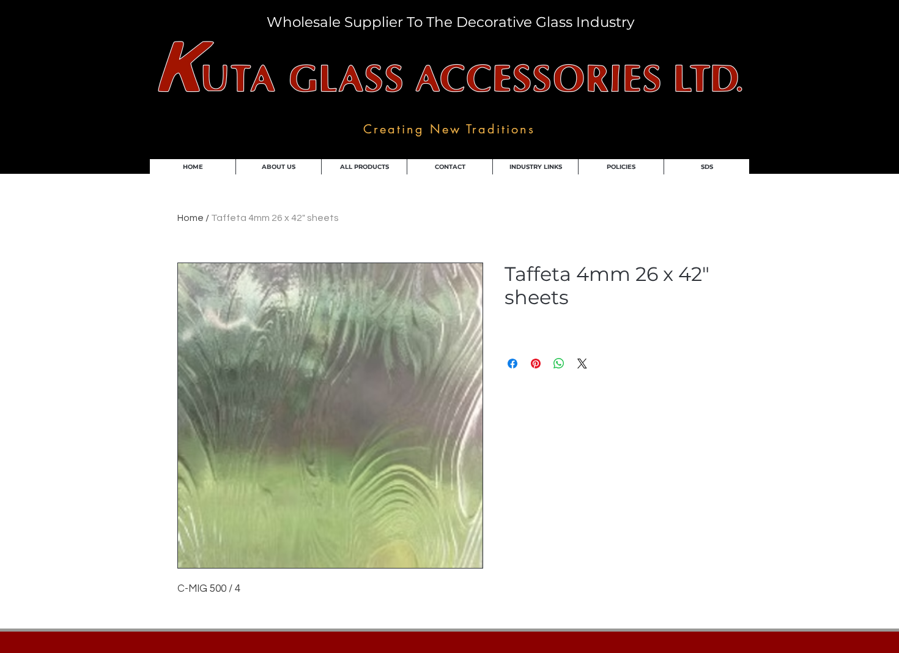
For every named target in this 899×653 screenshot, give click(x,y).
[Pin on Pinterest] (535, 363)
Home (190, 218)
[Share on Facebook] (512, 363)
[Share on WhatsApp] (559, 363)
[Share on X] (582, 363)
